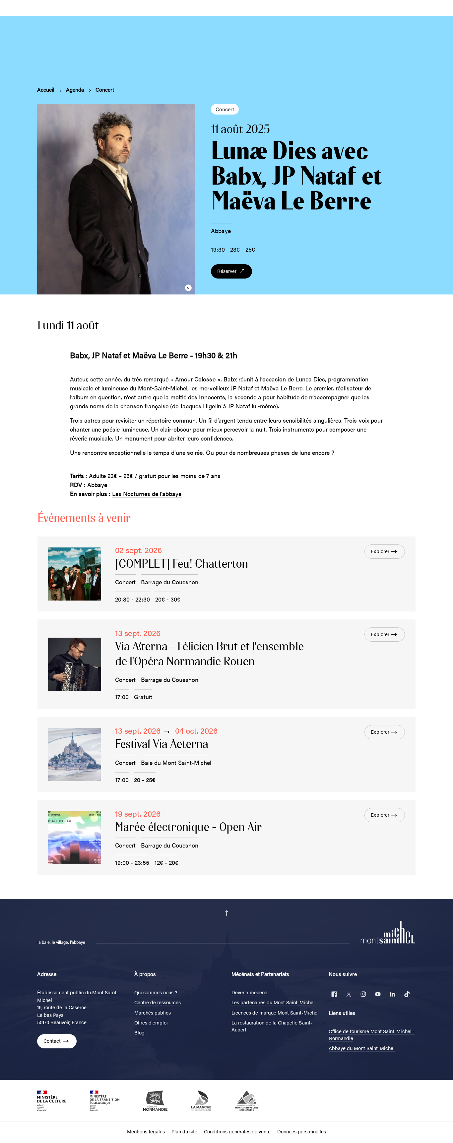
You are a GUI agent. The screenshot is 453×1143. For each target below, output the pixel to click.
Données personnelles (301, 1131)
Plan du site (184, 1131)
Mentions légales (145, 1131)
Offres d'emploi (151, 1022)
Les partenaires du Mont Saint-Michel (273, 1002)
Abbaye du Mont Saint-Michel (362, 1047)
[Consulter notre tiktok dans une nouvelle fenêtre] (407, 994)
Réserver (226, 270)
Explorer (380, 550)
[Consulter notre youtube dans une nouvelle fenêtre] (377, 994)
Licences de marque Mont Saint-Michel (275, 1012)
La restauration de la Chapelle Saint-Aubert (271, 1026)
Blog (139, 1032)
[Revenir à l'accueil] (388, 932)
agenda (75, 89)
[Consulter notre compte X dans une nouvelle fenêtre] (348, 994)
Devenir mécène (249, 992)
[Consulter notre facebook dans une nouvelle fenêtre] (334, 994)
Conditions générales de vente (237, 1131)
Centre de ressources (157, 1002)
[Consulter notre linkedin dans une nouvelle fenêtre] (392, 994)
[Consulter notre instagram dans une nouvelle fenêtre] (363, 994)
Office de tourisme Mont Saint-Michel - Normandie (372, 1034)
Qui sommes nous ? (155, 992)
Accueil (45, 89)
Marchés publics (152, 1012)
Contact (52, 1040)
